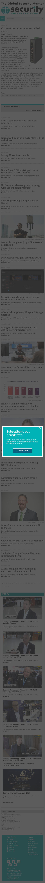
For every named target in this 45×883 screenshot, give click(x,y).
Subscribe (23, 451)
